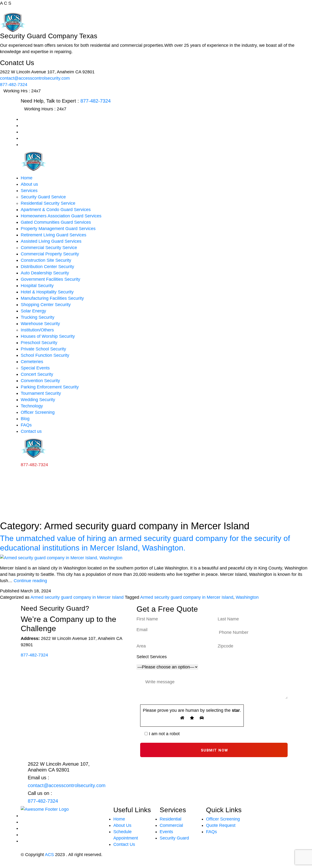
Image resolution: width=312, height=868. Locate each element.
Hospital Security (37, 285)
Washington (247, 597)
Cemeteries (32, 361)
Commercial (171, 825)
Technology (32, 406)
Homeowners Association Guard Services (61, 215)
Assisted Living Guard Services (51, 241)
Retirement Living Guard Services (53, 234)
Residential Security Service (48, 203)
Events (166, 831)
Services (29, 190)
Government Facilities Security (50, 279)
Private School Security (43, 349)
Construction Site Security (46, 260)
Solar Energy (33, 311)
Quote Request (220, 825)
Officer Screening (38, 412)
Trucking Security (37, 317)
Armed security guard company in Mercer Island (77, 597)
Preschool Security (39, 342)
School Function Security (45, 355)
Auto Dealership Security (45, 272)
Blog (25, 418)
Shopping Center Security (46, 304)
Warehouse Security (40, 323)
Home (26, 177)
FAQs (26, 425)
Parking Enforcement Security (50, 387)
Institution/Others (37, 330)
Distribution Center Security (47, 266)
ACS (49, 854)
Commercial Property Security (50, 253)
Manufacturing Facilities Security (52, 298)
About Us (122, 825)
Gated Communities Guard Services (56, 222)
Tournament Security (41, 393)
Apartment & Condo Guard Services (56, 209)
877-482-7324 (13, 84)
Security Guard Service (43, 196)
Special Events (35, 368)
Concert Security (37, 374)
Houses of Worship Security (48, 336)
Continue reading (30, 580)
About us (29, 184)
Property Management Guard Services (58, 228)
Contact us (31, 431)
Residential (170, 819)
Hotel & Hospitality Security (47, 291)
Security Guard (174, 838)
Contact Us (124, 844)
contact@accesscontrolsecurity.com (35, 78)
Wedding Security (38, 399)
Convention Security (40, 380)
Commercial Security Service (49, 247)
